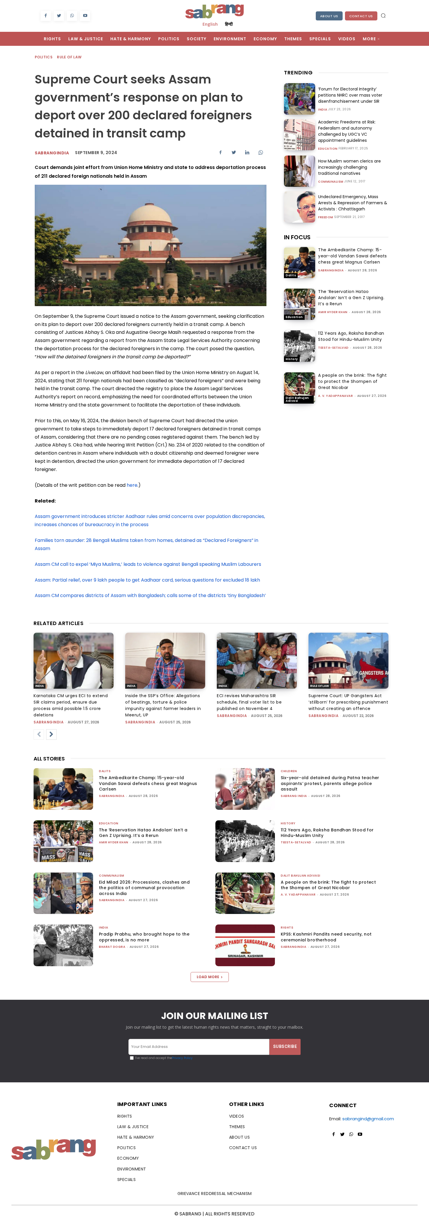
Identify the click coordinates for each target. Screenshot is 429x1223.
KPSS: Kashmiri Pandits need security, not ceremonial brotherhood (326, 937)
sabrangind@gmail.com (368, 1119)
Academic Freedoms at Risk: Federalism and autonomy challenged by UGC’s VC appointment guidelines (347, 131)
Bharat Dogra (112, 947)
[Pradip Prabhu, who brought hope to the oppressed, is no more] (63, 945)
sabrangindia (52, 153)
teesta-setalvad (333, 348)
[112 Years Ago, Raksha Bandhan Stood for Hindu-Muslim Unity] (299, 346)
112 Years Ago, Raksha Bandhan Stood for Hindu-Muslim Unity (351, 336)
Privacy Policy (182, 1058)
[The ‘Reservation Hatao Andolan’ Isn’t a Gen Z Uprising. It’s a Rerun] (299, 304)
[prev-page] (39, 734)
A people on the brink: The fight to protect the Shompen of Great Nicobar (352, 381)
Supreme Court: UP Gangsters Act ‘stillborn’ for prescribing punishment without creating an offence (348, 702)
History (292, 359)
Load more (208, 976)
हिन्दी (229, 24)
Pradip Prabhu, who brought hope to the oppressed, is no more (144, 937)
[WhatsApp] (72, 16)
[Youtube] (85, 16)
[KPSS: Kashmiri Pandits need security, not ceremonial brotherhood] (245, 945)
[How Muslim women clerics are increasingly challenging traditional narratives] (299, 171)
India (322, 109)
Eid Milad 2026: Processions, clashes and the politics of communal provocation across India (144, 887)
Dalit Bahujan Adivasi (297, 399)
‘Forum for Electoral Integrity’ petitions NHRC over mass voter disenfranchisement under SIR (350, 95)
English (210, 24)
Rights (287, 927)
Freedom (325, 217)
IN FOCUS (297, 237)
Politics (44, 57)
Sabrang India (294, 796)
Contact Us (361, 16)
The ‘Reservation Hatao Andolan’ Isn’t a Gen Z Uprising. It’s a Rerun (351, 298)
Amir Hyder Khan (333, 312)
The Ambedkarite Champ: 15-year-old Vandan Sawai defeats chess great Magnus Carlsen (352, 256)
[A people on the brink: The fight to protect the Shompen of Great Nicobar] (299, 388)
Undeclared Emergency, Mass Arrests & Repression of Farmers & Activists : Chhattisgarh (352, 203)
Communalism (330, 181)
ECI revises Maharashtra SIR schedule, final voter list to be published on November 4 (249, 702)
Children (289, 771)
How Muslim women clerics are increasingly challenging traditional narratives (349, 167)
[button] (383, 15)
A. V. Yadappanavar (335, 396)
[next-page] (51, 734)
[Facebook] (46, 16)
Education (328, 148)
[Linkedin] (247, 152)
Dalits (291, 275)
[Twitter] (59, 16)
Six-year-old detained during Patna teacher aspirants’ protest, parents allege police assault (330, 783)
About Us (329, 16)
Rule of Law (69, 57)
